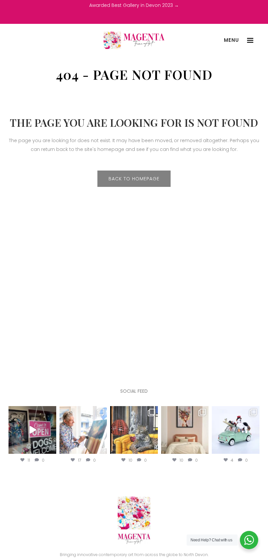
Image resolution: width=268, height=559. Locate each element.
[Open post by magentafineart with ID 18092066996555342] (236, 430)
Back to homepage (134, 178)
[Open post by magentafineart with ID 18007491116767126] (134, 430)
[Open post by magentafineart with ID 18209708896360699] (32, 430)
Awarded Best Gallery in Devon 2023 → (134, 5)
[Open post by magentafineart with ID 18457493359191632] (83, 430)
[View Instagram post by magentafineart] (50, 447)
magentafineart (32, 411)
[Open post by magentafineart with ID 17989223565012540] (185, 430)
